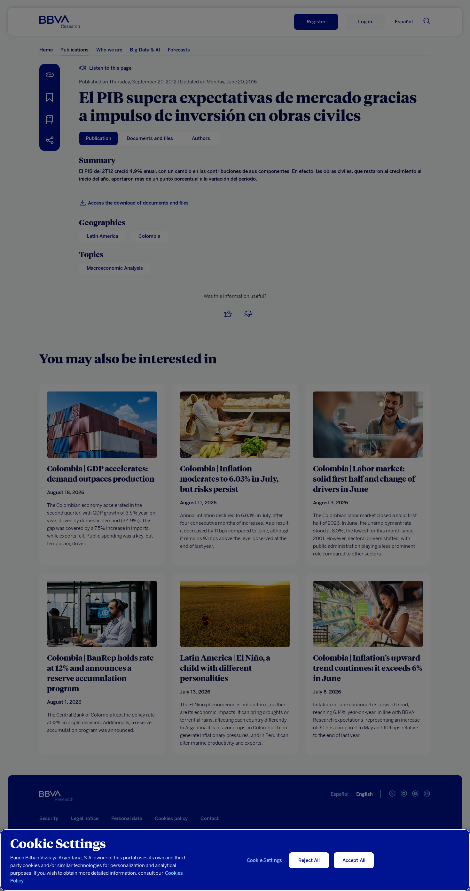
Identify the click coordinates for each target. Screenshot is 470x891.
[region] (235, 860)
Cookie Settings (264, 860)
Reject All (309, 860)
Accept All (354, 860)
